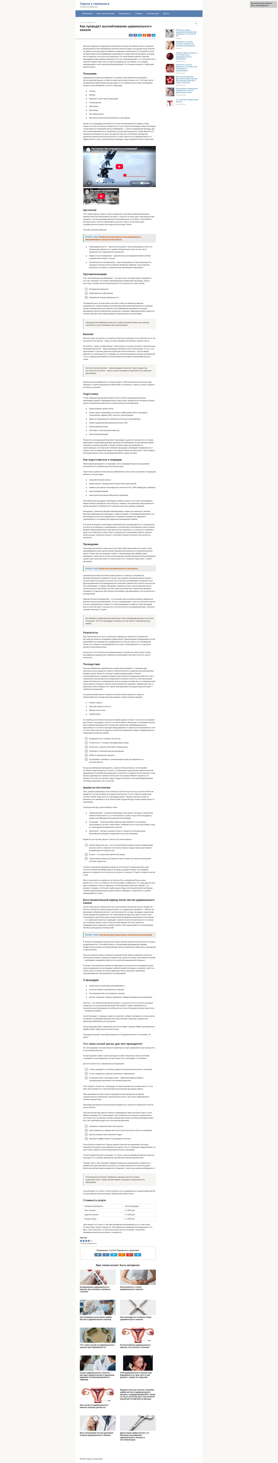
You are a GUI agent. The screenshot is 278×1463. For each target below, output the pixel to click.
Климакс (139, 13)
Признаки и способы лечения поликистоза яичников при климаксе (185, 44)
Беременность (125, 13)
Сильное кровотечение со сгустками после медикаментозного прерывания (186, 56)
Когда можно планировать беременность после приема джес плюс (187, 90)
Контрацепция (153, 13)
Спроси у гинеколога (94, 4)
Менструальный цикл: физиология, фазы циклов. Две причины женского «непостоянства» (187, 80)
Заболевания (87, 13)
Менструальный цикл (105, 13)
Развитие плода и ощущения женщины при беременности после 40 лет (186, 33)
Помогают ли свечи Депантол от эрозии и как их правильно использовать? (186, 68)
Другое (166, 13)
